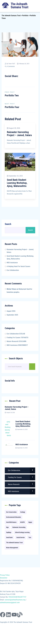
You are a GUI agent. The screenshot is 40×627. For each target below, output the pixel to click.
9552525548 (13, 597)
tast (29, 537)
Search (8, 224)
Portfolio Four (12, 107)
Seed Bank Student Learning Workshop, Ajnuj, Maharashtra (17, 182)
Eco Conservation (11, 512)
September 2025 (12, 315)
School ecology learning (22, 532)
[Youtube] (14, 614)
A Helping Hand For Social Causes (18, 266)
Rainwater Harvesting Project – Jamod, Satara (19, 134)
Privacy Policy (5, 575)
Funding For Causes (17, 338)
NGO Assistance (12, 263)
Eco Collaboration (13, 270)
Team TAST (11, 63)
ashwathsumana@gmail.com (10, 602)
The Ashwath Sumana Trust (14, 542)
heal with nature (11, 522)
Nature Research (16, 341)
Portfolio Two (12, 95)
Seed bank (9, 537)
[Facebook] (2, 614)
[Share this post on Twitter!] (9, 80)
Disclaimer (3, 578)
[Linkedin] (8, 614)
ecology (22, 512)
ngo (7, 527)
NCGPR (22, 522)
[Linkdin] (15, 80)
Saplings (8, 532)
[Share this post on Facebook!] (6, 80)
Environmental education (13, 517)
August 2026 (11, 311)
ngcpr (30, 522)
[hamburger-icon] (36, 5)
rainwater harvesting (18, 527)
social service (20, 537)
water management (12, 547)
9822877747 (22, 597)
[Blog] (20, 614)
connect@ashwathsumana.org (15, 600)
